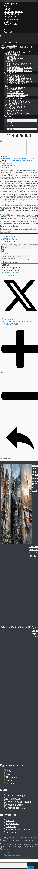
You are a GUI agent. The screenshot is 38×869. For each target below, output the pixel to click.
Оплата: (3, 163)
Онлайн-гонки (15, 69)
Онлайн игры (33, 159)
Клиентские (11, 42)
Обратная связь (12, 855)
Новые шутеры (15, 91)
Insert (31, 867)
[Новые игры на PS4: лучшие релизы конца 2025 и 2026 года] (16, 504)
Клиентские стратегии (19, 51)
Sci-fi (6, 6)
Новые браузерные (17, 94)
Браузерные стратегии (19, 78)
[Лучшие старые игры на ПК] (16, 693)
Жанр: (2, 159)
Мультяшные (30, 160)
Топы (6, 97)
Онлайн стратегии (13, 11)
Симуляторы (10, 16)
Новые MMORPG (16, 88)
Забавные (13, 160)
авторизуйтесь (9, 239)
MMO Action (13, 66)
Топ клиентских (15, 103)
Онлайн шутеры (12, 14)
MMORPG (12, 56)
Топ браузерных (16, 106)
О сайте (8, 852)
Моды (10, 122)
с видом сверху (32, 170)
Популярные (10, 3)
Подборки (12, 119)
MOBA (7, 21)
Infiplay (33, 229)
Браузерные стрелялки (19, 81)
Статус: (2, 162)
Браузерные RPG (16, 75)
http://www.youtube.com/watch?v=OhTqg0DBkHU (17, 322)
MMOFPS (12, 60)
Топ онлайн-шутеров (18, 113)
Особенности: (5, 160)
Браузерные (10, 72)
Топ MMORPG (14, 100)
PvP (1, 215)
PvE (17, 216)
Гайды (10, 125)
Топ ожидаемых (16, 98)
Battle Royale (10, 24)
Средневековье (12, 19)
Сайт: (2, 165)
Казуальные (21, 160)
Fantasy (8, 9)
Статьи (7, 116)
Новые (7, 85)
